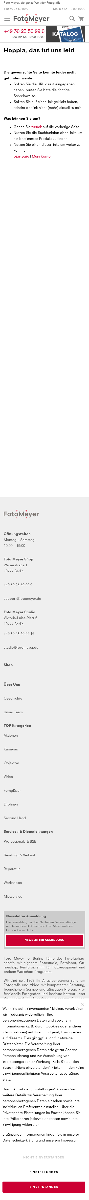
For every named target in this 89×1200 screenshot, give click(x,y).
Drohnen (11, 804)
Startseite (21, 156)
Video (8, 777)
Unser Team (13, 712)
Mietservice (13, 896)
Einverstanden (44, 1187)
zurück (37, 127)
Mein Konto (41, 156)
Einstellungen (44, 1172)
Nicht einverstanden (44, 1157)
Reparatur (12, 869)
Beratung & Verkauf (19, 855)
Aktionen (11, 735)
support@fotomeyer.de (22, 598)
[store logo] (31, 19)
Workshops (13, 883)
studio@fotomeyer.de (21, 647)
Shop (8, 665)
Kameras (11, 749)
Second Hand (15, 818)
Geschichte (13, 698)
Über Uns (12, 685)
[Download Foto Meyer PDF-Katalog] (65, 34)
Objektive (11, 763)
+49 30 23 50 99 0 (16, 9)
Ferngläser (12, 790)
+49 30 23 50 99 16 (19, 634)
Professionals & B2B (20, 841)
